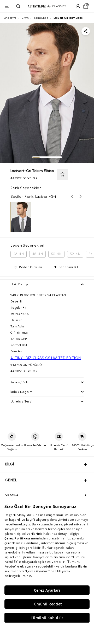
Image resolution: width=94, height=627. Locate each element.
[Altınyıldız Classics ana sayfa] (47, 6)
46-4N (18, 254)
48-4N (37, 254)
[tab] (36, 157)
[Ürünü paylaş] (85, 31)
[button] (62, 174)
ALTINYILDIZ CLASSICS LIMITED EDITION (45, 358)
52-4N (75, 254)
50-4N (56, 254)
